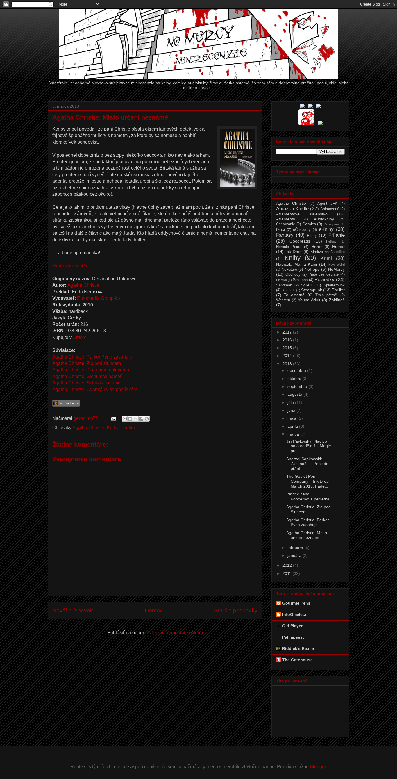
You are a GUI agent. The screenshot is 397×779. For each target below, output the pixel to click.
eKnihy (326, 229)
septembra (297, 386)
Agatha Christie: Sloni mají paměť (87, 376)
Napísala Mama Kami (296, 264)
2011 (287, 573)
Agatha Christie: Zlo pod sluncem (86, 363)
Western (283, 300)
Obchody (293, 274)
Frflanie (336, 235)
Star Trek (288, 290)
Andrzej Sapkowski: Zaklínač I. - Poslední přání (308, 464)
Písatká (281, 280)
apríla (293, 426)
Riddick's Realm (298, 648)
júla (291, 402)
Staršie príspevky (235, 610)
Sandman (284, 285)
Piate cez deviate (323, 274)
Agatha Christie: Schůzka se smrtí (87, 382)
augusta (295, 394)
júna (291, 410)
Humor (338, 246)
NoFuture (289, 270)
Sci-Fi (306, 285)
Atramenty (285, 219)
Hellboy (331, 241)
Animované (329, 209)
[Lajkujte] (302, 107)
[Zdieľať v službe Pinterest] (147, 419)
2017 (287, 332)
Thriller (128, 427)
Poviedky (324, 279)
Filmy (312, 235)
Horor (316, 246)
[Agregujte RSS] (310, 107)
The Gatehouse (297, 659)
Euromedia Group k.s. (99, 298)
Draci (280, 230)
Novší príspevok (72, 610)
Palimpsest (293, 637)
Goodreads (299, 241)
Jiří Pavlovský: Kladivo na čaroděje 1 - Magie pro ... (308, 446)
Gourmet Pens (296, 603)
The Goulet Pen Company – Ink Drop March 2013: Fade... (307, 481)
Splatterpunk (334, 285)
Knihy (112, 427)
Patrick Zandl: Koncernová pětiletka (307, 496)
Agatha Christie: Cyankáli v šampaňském (94, 389)
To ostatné (294, 295)
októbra (295, 378)
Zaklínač (337, 299)
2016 (287, 340)
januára (295, 555)
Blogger (318, 766)
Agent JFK (327, 204)
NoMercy (336, 269)
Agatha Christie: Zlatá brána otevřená (90, 369)
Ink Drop (293, 251)
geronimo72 (86, 418)
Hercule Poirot (288, 247)
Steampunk (311, 290)
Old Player (292, 625)
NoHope (312, 269)
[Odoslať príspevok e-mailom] (113, 418)
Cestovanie (285, 224)
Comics (309, 224)
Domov (154, 610)
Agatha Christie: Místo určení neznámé (306, 535)
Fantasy (285, 235)
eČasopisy (302, 230)
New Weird (336, 264)
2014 (287, 355)
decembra (297, 370)
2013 (287, 363)
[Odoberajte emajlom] (318, 107)
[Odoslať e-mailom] (125, 419)
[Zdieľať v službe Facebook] (141, 419)
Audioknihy (324, 219)
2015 (287, 347)
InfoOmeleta (294, 614)
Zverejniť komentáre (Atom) (174, 632)
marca (293, 434)
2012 (287, 565)
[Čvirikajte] (320, 124)
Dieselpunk (331, 224)
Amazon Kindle (292, 208)
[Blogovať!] (130, 419)
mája (292, 418)
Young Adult (309, 299)
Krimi (326, 258)
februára (295, 547)
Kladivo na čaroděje (327, 252)
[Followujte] (306, 124)
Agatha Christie (83, 285)
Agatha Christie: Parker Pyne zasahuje (92, 356)
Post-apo (300, 280)
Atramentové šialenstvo (302, 214)
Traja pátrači (326, 295)
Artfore (80, 337)
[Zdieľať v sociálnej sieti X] (136, 419)
